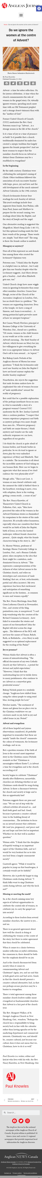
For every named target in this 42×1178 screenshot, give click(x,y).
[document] (21, 589)
